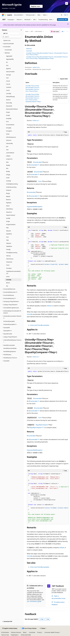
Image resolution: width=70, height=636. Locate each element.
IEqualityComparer (42, 425)
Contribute (32, 632)
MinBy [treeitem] (8, 171)
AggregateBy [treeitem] (10, 59)
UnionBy (29, 314)
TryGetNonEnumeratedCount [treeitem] (13, 272)
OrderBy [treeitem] (8, 181)
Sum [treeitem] (7, 237)
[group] (48, 135)
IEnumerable (37, 162)
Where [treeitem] (8, 283)
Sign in (66, 15)
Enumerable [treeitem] (8, 50)
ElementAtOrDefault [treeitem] (12, 109)
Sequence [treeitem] (9, 212)
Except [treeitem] (8, 115)
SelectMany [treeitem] (9, 209)
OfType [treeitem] (8, 174)
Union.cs (35, 120)
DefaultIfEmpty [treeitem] (10, 96)
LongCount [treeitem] (9, 159)
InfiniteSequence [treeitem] (11, 137)
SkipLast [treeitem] (8, 231)
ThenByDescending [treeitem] (11, 252)
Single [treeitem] (8, 221)
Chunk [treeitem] (8, 81)
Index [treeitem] (7, 134)
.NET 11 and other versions (37, 334)
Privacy (39, 632)
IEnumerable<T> (34, 165)
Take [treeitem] (7, 240)
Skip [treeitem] (7, 227)
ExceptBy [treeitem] (8, 118)
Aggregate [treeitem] (9, 56)
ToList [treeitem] (7, 265)
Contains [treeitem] (8, 87)
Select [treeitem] (8, 206)
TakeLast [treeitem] (8, 243)
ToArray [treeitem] (8, 256)
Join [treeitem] (7, 146)
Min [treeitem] (7, 168)
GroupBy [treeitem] (8, 128)
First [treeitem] (7, 121)
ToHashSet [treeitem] (9, 262)
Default (49, 306)
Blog (24, 632)
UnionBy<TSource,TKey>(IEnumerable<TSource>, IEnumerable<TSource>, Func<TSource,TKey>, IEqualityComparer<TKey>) (47, 57)
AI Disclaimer (5, 632)
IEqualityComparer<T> (37, 427)
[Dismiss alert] (66, 3)
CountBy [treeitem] (8, 93)
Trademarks (14, 635)
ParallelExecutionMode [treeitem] (9, 348)
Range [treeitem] (8, 193)
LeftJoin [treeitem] (8, 156)
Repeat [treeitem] (8, 196)
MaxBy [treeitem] (8, 165)
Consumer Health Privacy (51, 632)
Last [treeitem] (7, 149)
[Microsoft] (3, 15)
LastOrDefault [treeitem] (10, 153)
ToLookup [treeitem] (9, 268)
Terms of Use (5, 635)
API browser (38, 31)
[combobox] (11, 33)
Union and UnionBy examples (39, 325)
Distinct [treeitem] (8, 100)
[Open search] (61, 14)
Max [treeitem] (7, 162)
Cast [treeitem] (7, 78)
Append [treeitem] (8, 68)
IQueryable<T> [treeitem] (7, 330)
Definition (29, 48)
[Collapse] (21, 30)
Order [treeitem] (8, 177)
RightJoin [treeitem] (8, 202)
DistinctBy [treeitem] (9, 103)
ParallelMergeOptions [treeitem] (9, 351)
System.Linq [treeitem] (6, 40)
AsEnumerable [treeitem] (10, 71)
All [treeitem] (7, 62)
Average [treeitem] (8, 75)
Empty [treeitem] (8, 112)
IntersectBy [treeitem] (9, 143)
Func (39, 181)
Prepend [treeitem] (8, 190)
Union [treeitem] (8, 276)
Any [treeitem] (7, 65)
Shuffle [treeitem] (8, 218)
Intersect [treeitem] (8, 140)
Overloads (29, 51)
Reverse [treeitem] (8, 199)
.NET (31, 31)
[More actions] (67, 31)
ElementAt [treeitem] (9, 106)
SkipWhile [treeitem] (9, 234)
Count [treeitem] (8, 90)
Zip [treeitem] (7, 286)
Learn (26, 31)
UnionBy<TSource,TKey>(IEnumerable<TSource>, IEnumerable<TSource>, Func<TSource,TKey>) (47, 53)
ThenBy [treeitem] (8, 249)
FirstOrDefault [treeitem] (10, 124)
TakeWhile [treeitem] (9, 246)
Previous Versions (16, 632)
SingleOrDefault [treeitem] (10, 224)
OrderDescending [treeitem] (11, 187)
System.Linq (36, 67)
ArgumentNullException (34, 206)
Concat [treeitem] (8, 84)
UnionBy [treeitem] (8, 279)
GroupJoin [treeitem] (9, 131)
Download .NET (62, 19)
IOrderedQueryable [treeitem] (9, 321)
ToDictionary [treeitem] (9, 259)
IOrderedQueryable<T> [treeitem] (10, 324)
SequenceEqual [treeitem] (10, 215)
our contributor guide (34, 601)
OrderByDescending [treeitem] (12, 184)
